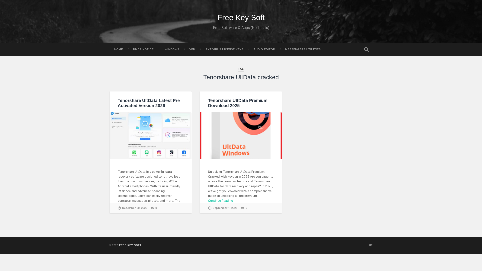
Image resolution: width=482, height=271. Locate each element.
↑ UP (370, 245)
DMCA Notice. (144, 49)
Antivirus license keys (224, 49)
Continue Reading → (222, 200)
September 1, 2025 (225, 208)
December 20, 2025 (134, 208)
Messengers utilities (303, 49)
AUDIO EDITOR (264, 49)
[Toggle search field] (366, 49)
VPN (192, 49)
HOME (118, 49)
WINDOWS (172, 49)
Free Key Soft (241, 17)
